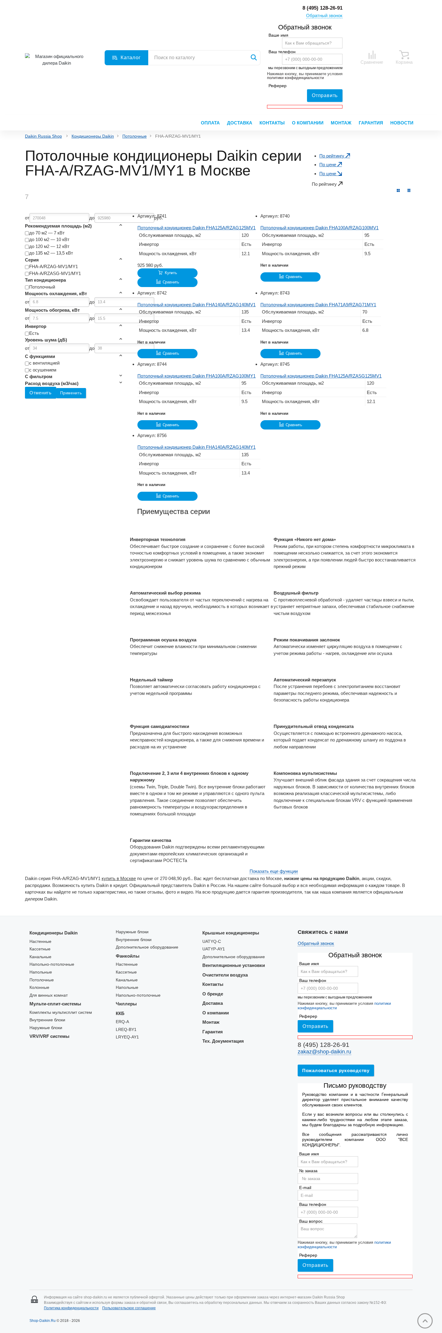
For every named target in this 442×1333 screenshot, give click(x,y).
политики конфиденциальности (295, 78)
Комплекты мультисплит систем (60, 1012)
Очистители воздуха (225, 974)
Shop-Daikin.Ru (42, 1321)
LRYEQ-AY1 (127, 1037)
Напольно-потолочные (51, 964)
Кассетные (40, 949)
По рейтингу (332, 155)
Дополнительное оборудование (147, 947)
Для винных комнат (48, 995)
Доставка (239, 122)
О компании (308, 122)
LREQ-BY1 (126, 1029)
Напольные (40, 972)
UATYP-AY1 (213, 949)
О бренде (212, 993)
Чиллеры (126, 1003)
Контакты (272, 122)
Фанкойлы (128, 955)
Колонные (39, 987)
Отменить (40, 392)
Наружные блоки (45, 1028)
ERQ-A (122, 1022)
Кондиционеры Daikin (93, 136)
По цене (328, 164)
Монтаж (341, 122)
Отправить (325, 95)
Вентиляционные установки (233, 965)
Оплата (210, 122)
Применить (71, 393)
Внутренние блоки (47, 1020)
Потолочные (134, 136)
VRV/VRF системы (49, 1036)
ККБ (120, 1013)
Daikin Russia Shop (43, 136)
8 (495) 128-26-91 (322, 8)
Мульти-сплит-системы (55, 1003)
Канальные (40, 957)
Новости (401, 122)
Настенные (40, 941)
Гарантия (371, 122)
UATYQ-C (211, 941)
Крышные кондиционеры (230, 932)
